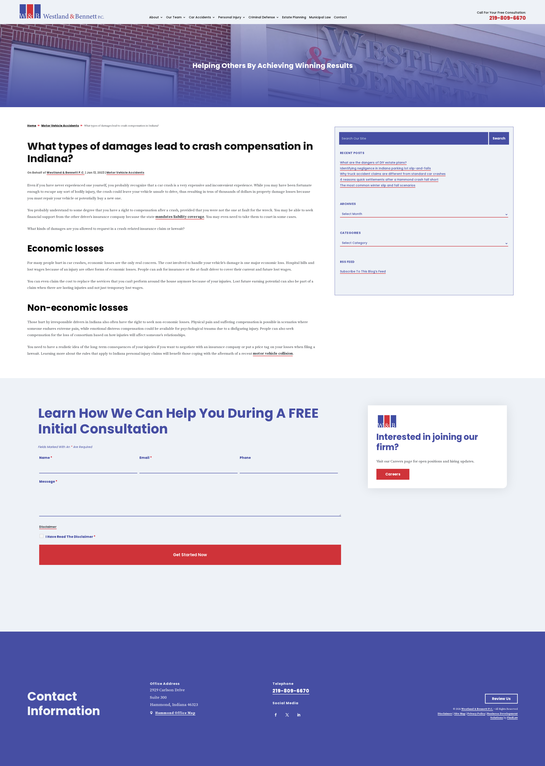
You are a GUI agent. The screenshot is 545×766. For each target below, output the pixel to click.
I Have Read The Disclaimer (70, 536)
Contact (340, 17)
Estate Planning (294, 17)
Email (145, 457)
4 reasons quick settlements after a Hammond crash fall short (389, 179)
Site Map (459, 713)
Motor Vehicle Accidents (125, 173)
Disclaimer (48, 527)
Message (48, 481)
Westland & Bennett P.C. (66, 173)
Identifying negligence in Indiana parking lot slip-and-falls (385, 168)
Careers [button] (392, 474)
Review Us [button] (501, 698)
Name (45, 457)
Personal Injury (229, 17)
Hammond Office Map (175, 713)
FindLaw (512, 717)
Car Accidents (200, 17)
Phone (245, 457)
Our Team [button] (174, 17)
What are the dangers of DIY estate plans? (373, 162)
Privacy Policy (476, 713)
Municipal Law (320, 17)
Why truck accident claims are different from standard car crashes (393, 174)
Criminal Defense (261, 17)
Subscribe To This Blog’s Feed (363, 271)
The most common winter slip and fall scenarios (377, 185)
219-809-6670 (507, 18)
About (154, 17)
